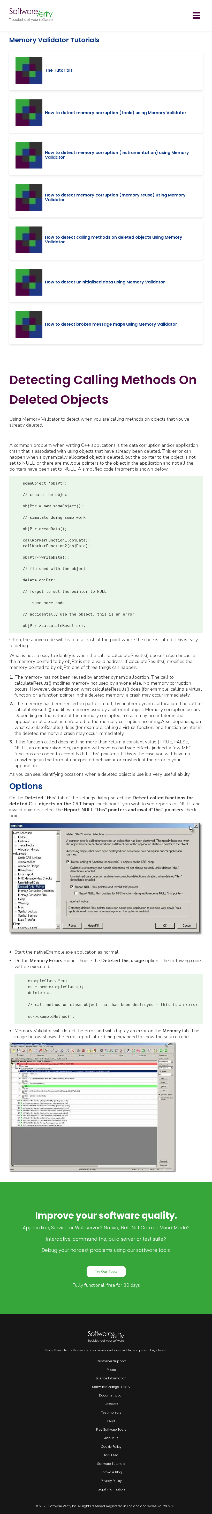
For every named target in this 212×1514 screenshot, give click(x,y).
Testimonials (111, 1412)
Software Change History (111, 1387)
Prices (111, 1369)
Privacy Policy (111, 1481)
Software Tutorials (111, 1463)
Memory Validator (41, 419)
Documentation (111, 1395)
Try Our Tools (106, 1271)
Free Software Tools (111, 1429)
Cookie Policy (111, 1446)
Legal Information (111, 1489)
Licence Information (111, 1378)
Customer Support (111, 1361)
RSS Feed (111, 1455)
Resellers (111, 1404)
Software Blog (111, 1472)
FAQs (111, 1421)
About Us (111, 1438)
